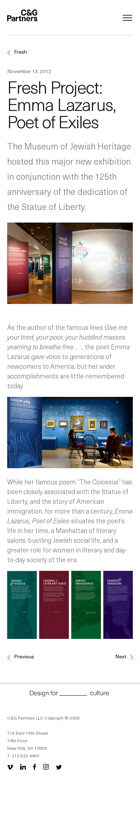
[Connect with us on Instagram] (46, 766)
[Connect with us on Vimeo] (11, 766)
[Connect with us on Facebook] (34, 766)
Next (121, 656)
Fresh (20, 51)
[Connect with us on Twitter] (59, 766)
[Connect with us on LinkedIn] (23, 766)
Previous (23, 656)
